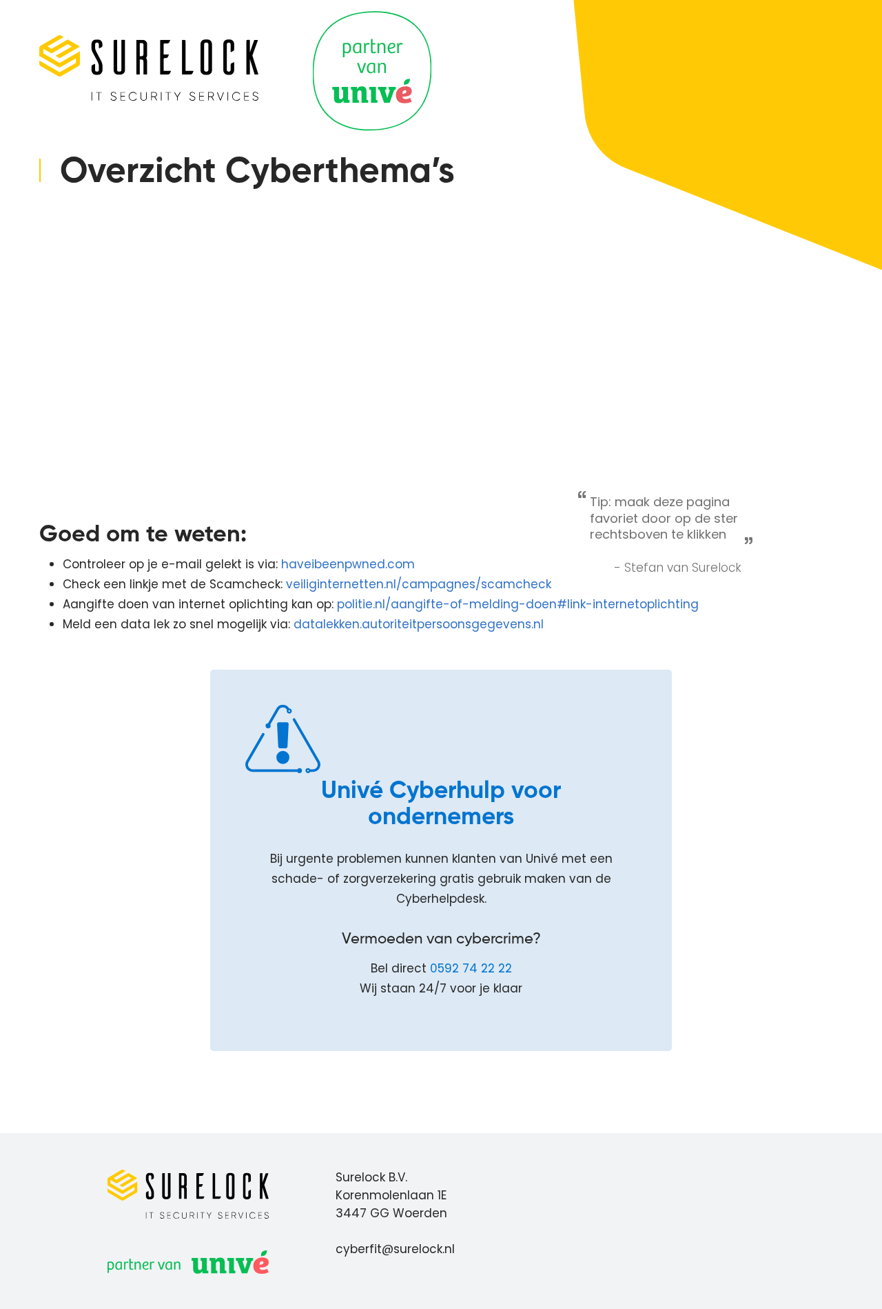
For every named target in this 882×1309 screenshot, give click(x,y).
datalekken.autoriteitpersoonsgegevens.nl (419, 624)
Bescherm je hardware (128, 278)
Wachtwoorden (107, 356)
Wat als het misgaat (122, 427)
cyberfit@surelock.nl (395, 1249)
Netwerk (84, 330)
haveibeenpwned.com (348, 564)
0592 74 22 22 (471, 968)
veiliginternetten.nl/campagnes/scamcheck (418, 584)
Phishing (85, 253)
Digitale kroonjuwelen (124, 305)
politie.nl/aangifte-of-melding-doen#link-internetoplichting (518, 604)
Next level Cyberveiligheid (137, 454)
